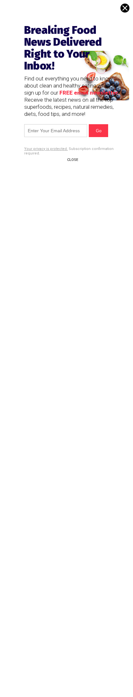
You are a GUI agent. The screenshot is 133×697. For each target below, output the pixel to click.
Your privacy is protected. (46, 149)
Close (72, 160)
